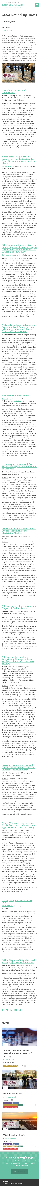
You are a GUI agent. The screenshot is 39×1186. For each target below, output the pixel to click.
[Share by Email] (16, 1010)
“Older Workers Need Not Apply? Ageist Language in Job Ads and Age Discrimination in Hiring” (19, 825)
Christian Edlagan (10, 1059)
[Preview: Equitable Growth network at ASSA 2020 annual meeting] (19, 1037)
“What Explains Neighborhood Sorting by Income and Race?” (18, 961)
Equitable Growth (7, 30)
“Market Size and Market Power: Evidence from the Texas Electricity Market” (19, 530)
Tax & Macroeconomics (11, 1107)
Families (15, 1103)
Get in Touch (19, 1171)
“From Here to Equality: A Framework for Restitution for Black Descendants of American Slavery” (19, 160)
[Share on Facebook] (3, 1010)
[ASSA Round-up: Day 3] (19, 1121)
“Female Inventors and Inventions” (14, 91)
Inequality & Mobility (10, 1065)
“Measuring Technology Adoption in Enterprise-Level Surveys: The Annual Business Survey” (18, 660)
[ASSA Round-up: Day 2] (19, 1079)
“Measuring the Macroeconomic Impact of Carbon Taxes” (19, 607)
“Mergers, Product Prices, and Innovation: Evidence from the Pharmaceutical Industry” (18, 767)
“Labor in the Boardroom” (15, 395)
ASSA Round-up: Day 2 (13, 1093)
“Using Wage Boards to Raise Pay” (17, 901)
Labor (20, 1105)
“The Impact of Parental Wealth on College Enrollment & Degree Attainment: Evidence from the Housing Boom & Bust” (19, 248)
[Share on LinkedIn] (11, 1010)
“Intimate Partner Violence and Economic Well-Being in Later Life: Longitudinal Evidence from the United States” (18, 328)
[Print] (20, 1010)
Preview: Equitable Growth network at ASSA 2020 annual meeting (17, 1053)
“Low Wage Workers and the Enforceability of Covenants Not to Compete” (19, 466)
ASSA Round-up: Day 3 (13, 1135)
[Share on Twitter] (7, 1010)
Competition (7, 1103)
